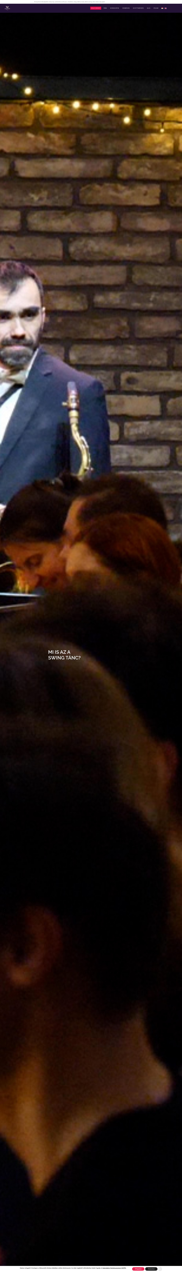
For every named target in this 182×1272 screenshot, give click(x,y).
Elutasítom (151, 1269)
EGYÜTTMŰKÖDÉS (138, 8)
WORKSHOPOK (114, 8)
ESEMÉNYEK (126, 8)
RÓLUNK (156, 8)
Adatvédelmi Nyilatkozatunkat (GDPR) (114, 1268)
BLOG (148, 8)
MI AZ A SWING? (95, 8)
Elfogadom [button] (138, 1269)
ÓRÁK (105, 8)
